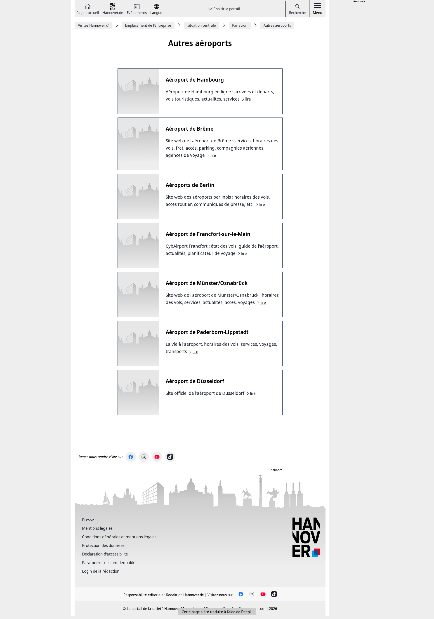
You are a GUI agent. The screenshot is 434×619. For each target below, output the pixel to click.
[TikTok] (170, 457)
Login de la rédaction (101, 571)
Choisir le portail (226, 8)
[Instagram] (144, 457)
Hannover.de (113, 12)
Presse (88, 520)
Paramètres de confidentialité (108, 562)
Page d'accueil (87, 12)
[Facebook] (131, 457)
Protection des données (103, 545)
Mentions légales (97, 528)
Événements (137, 12)
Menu (317, 12)
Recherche (297, 12)
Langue (156, 12)
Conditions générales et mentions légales (119, 537)
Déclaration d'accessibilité (105, 554)
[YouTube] (157, 457)
